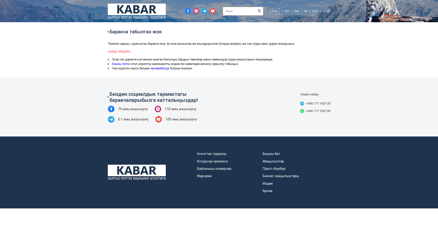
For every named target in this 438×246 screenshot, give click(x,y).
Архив (267, 191)
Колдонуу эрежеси (212, 161)
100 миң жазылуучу (181, 119)
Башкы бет (271, 154)
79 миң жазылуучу (133, 109)
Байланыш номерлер (214, 169)
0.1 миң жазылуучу (133, 119)
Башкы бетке (121, 64)
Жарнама (204, 176)
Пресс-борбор (273, 169)
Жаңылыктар (273, 161)
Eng (296, 11)
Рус (287, 11)
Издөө (267, 183)
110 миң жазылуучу (180, 109)
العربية (326, 11)
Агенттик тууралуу (211, 154)
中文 (315, 11)
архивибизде (160, 68)
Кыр (275, 11)
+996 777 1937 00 (318, 103)
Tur (305, 11)
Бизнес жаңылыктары (280, 176)
